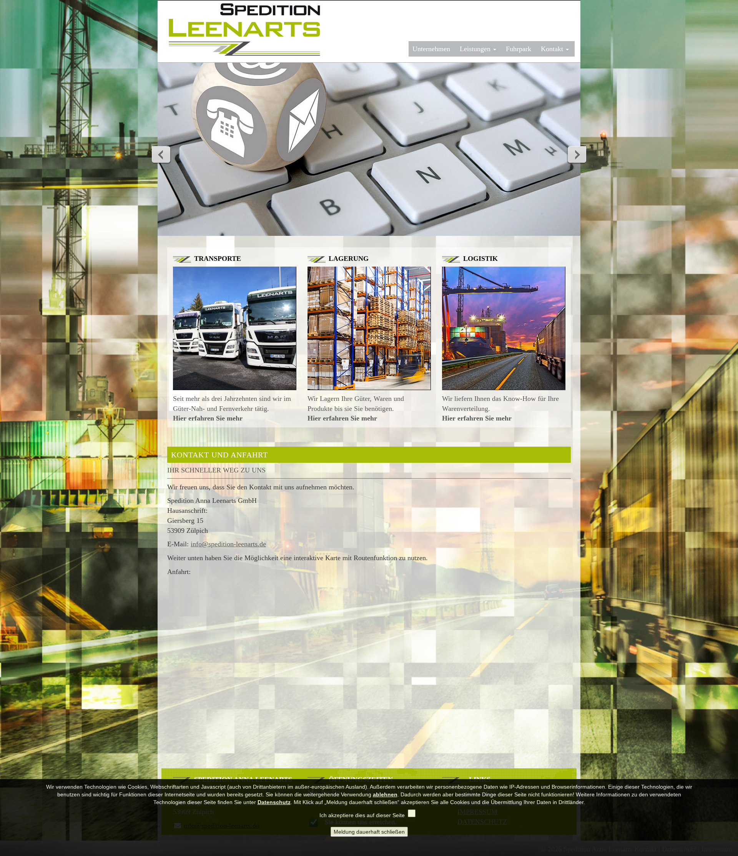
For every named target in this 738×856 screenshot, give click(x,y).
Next (577, 154)
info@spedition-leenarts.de (228, 544)
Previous (161, 154)
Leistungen (476, 49)
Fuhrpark (518, 49)
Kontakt (553, 49)
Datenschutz (274, 802)
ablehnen (385, 794)
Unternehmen (431, 49)
